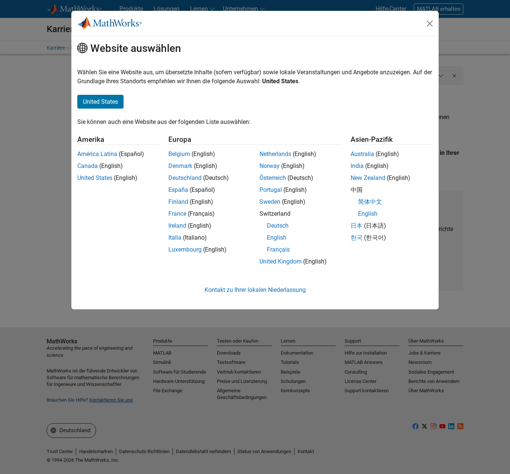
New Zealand (368, 177)
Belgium (179, 154)
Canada (87, 165)
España (178, 189)
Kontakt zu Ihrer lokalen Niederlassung (255, 289)
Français (278, 249)
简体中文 (370, 201)
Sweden (269, 201)
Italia (174, 237)
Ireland (177, 225)
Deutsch (278, 225)
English (276, 237)
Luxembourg (185, 249)
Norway (269, 165)
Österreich (272, 177)
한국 (357, 237)
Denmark (180, 165)
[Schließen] (430, 23)
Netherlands (275, 154)
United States (94, 177)
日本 (357, 225)
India (357, 165)
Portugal (270, 189)
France (177, 213)
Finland (178, 201)
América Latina (97, 154)
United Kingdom (280, 261)
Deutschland (185, 177)
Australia (362, 154)
